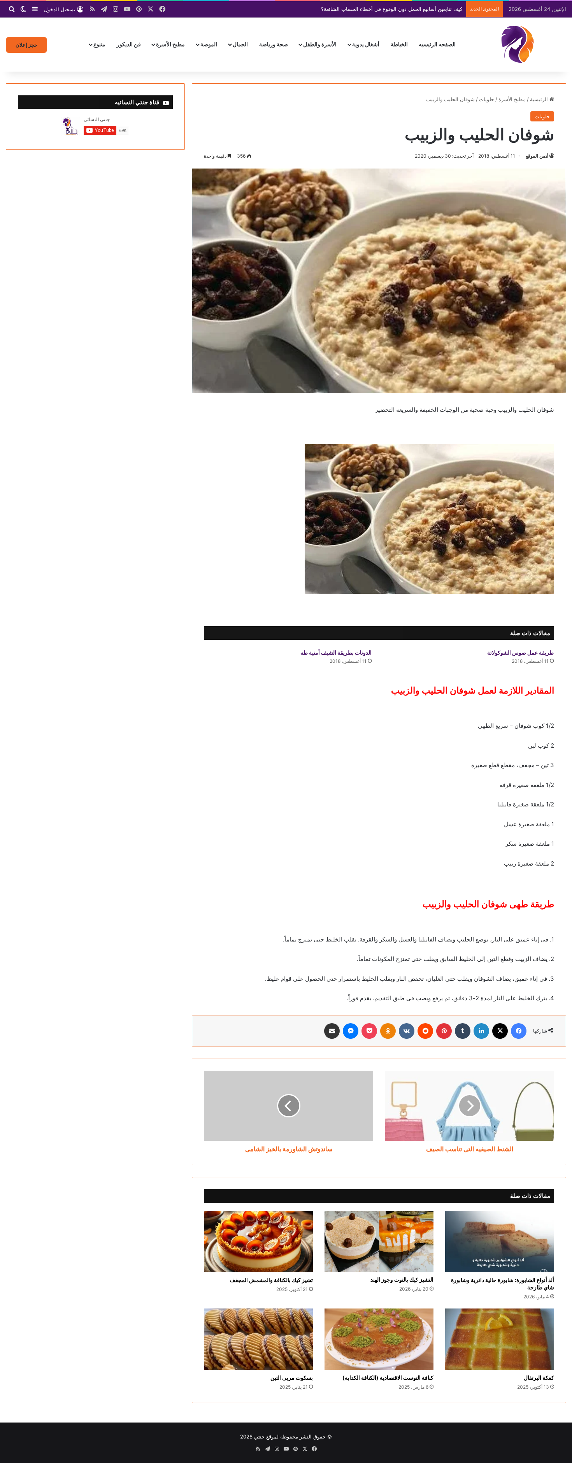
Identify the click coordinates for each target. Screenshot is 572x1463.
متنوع (99, 44)
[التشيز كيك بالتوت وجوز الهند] (379, 1241)
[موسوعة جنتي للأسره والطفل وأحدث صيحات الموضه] (517, 44)
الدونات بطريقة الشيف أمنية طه (336, 652)
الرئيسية (539, 99)
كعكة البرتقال (539, 1377)
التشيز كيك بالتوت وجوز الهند (401, 1279)
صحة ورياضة (273, 44)
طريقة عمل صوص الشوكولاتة (520, 652)
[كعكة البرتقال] (499, 1339)
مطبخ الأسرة (170, 44)
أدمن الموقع (537, 156)
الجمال (240, 44)
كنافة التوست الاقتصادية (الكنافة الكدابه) (387, 1377)
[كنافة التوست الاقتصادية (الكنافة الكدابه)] (379, 1339)
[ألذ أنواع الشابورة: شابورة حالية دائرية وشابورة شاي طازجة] (499, 1241)
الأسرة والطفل (320, 44)
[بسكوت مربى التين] (258, 1339)
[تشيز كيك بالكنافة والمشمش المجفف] (258, 1241)
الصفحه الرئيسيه (437, 44)
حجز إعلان (26, 45)
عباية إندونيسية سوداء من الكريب (426, 9)
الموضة (208, 44)
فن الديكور (129, 44)
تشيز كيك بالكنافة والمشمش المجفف (271, 1280)
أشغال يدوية (365, 44)
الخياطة (399, 44)
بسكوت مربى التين (291, 1377)
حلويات (486, 99)
